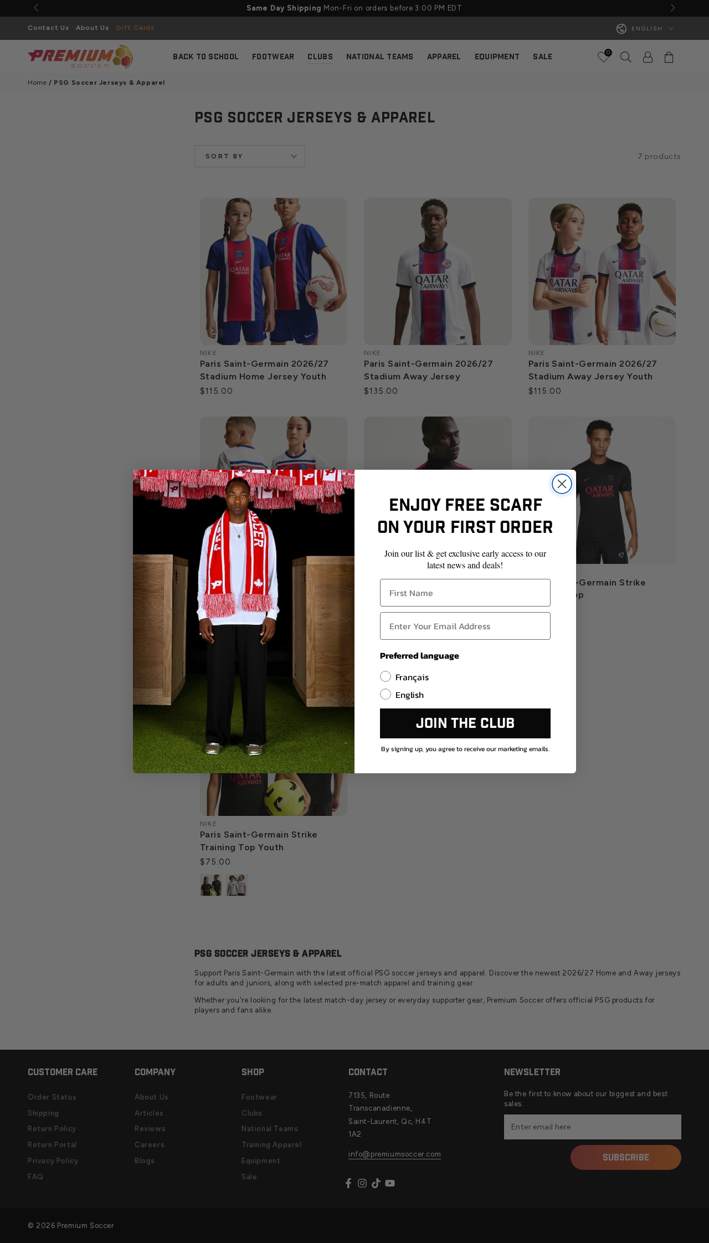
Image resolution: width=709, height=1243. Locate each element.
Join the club (465, 724)
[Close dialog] (562, 484)
